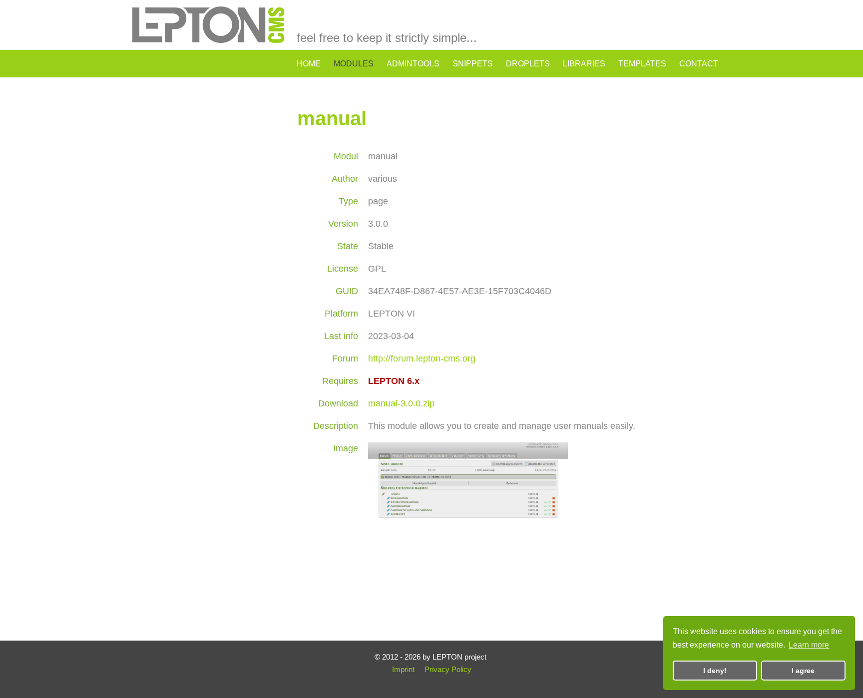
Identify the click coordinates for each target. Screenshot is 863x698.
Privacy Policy (448, 669)
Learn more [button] (809, 645)
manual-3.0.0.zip (401, 403)
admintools (413, 63)
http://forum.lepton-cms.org (421, 358)
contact (698, 63)
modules (354, 63)
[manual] (468, 599)
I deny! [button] (715, 671)
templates (642, 63)
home (309, 63)
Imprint (403, 669)
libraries (584, 63)
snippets (472, 63)
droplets (528, 63)
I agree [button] (803, 671)
